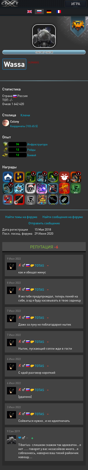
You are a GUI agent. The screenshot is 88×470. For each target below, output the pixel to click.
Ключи (25, 115)
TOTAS (39, 265)
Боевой (31, 155)
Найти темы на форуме (21, 217)
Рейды (31, 149)
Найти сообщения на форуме (62, 217)
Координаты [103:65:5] (24, 126)
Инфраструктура (37, 144)
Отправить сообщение (44, 223)
